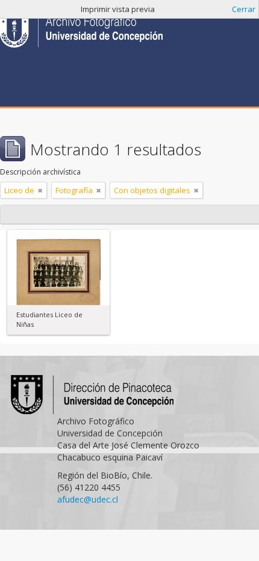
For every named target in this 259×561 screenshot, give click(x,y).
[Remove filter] (40, 190)
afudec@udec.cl (87, 499)
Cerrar (243, 9)
